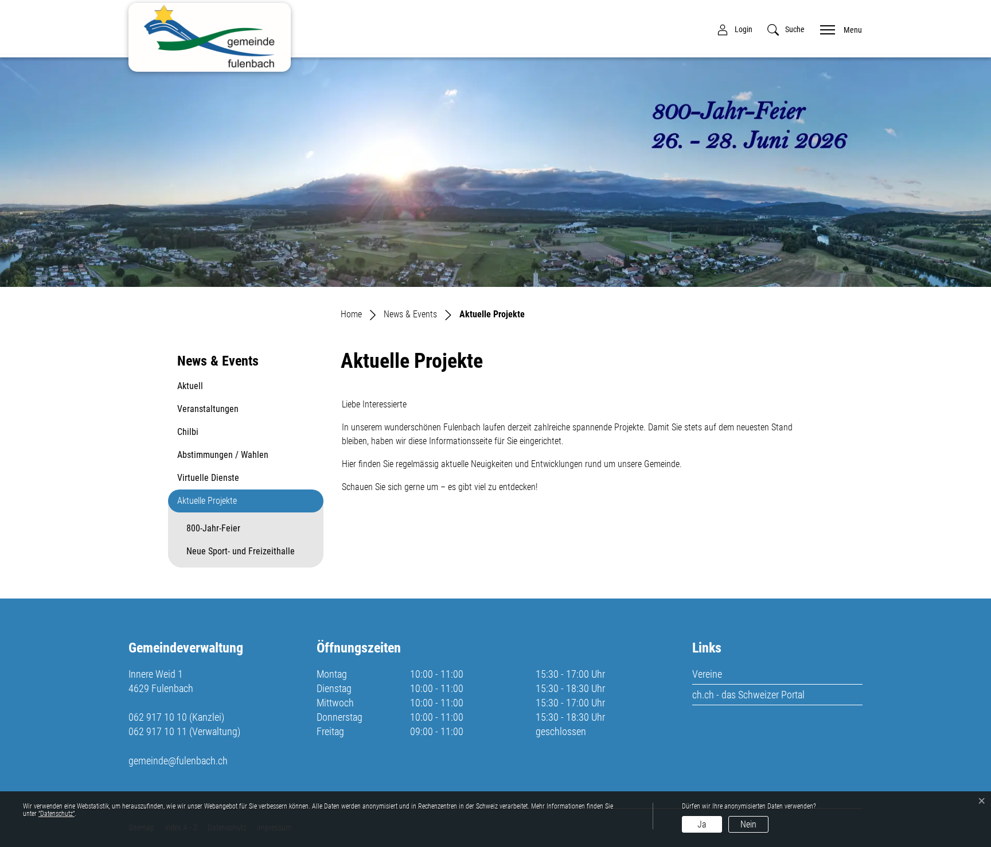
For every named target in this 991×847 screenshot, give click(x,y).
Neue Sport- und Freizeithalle (240, 551)
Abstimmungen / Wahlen (222, 454)
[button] (786, 30)
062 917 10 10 (157, 717)
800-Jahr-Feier (213, 528)
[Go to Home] (351, 314)
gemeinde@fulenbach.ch (178, 761)
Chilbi (187, 431)
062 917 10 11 (157, 731)
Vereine (707, 674)
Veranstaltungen (208, 408)
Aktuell (190, 385)
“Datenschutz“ (56, 814)
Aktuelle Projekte (207, 503)
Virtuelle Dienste (208, 477)
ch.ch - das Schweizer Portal (748, 695)
